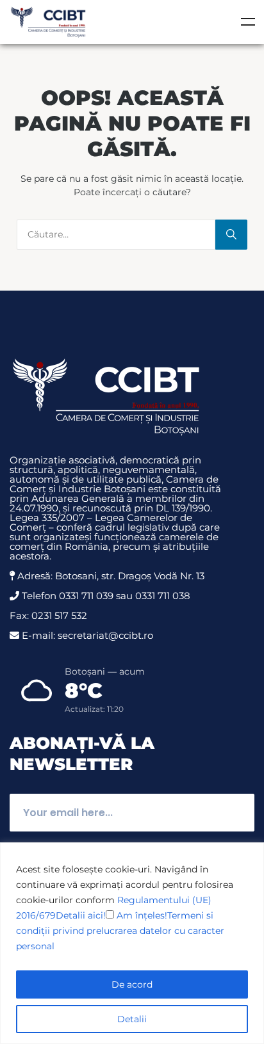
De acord (132, 984)
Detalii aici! (81, 915)
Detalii (132, 1019)
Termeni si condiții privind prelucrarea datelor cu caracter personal (120, 931)
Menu (248, 22)
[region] (132, 943)
